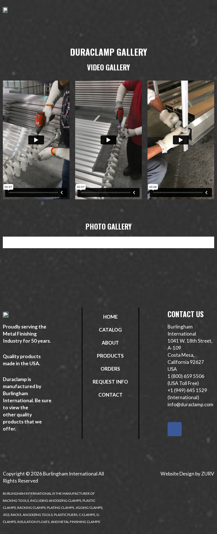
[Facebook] (175, 429)
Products (110, 356)
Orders (110, 369)
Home (110, 317)
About (110, 343)
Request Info (110, 382)
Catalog (110, 330)
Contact (110, 395)
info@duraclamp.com (190, 404)
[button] (213, 8)
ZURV (207, 474)
